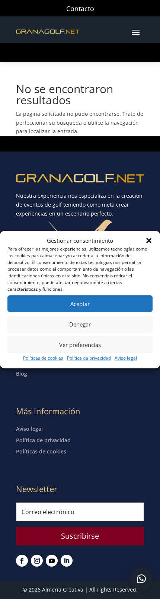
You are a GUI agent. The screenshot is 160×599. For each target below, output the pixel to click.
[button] (149, 241)
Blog (21, 373)
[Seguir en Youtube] (52, 561)
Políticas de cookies (43, 358)
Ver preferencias (80, 344)
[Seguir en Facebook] (22, 561)
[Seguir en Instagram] (37, 561)
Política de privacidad (89, 358)
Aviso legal (126, 358)
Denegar (80, 324)
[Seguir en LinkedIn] (67, 561)
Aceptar (80, 304)
